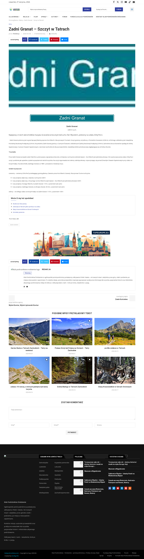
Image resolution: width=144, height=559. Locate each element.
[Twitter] (117, 2)
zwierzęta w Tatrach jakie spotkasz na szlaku (26, 207)
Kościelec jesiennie (18, 212)
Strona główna (13, 20)
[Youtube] (125, 2)
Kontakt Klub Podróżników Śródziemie (111, 17)
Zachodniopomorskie (62, 493)
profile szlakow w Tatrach (115, 348)
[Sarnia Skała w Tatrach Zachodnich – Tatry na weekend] (29, 331)
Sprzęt (44, 17)
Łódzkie (41, 471)
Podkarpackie (44, 479)
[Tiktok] (129, 2)
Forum (118, 9)
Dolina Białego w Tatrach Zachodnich (72, 387)
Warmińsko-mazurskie (59, 487)
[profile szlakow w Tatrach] (114, 331)
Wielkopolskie (44, 493)
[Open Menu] (132, 9)
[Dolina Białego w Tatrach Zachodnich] (72, 370)
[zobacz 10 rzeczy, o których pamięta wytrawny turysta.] (29, 370)
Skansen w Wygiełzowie (92, 471)
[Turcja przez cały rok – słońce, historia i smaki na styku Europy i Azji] (78, 464)
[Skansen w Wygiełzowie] (78, 473)
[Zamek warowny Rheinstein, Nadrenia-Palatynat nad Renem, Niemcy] (78, 491)
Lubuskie (58, 467)
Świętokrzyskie (44, 487)
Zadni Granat (14, 225)
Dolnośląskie (43, 462)
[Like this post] (25, 39)
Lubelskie (42, 467)
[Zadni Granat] (72, 118)
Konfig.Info (15, 556)
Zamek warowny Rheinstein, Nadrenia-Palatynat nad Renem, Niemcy (94, 491)
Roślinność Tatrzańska (20, 204)
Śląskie (57, 483)
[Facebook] (113, 2)
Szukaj (87, 9)
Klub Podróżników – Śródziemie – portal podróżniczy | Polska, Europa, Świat (75, 553)
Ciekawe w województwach (51, 457)
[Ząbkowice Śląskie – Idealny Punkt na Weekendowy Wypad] (78, 482)
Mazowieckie (43, 475)
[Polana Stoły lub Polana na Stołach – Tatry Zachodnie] (72, 331)
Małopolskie (59, 471)
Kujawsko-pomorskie (62, 462)
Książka (109, 556)
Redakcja (16, 34)
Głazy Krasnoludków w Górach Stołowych (26, 209)
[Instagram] (121, 2)
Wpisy (21, 20)
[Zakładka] (46, 321)
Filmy (36, 17)
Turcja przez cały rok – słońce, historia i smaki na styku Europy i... (93, 464)
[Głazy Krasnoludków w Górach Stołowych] (114, 370)
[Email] (133, 2)
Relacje (26, 17)
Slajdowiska (14, 17)
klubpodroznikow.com (12, 553)
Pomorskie (42, 483)
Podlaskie (58, 479)
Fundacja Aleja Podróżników (81, 17)
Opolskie (58, 475)
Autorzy (54, 17)
